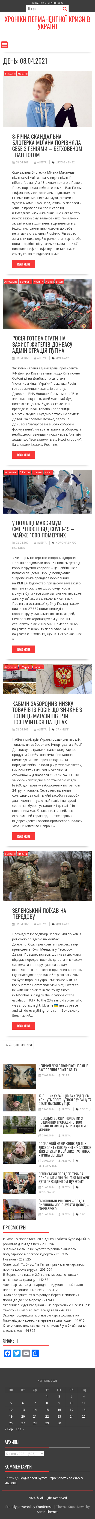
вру (82, 1214)
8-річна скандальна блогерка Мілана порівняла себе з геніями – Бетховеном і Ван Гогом (47, 145)
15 (47, 1409)
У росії (49, 281)
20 (23, 1416)
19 (11, 1416)
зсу (82, 1109)
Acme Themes (47, 1512)
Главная (9, 1259)
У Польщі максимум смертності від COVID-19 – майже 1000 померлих (43, 528)
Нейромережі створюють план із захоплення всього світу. (64, 1067)
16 (59, 1409)
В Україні (10, 73)
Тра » (20, 1429)
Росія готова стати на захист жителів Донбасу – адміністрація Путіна (44, 344)
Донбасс (63, 358)
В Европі (25, 472)
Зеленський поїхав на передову (39, 913)
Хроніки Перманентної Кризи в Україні (47, 22)
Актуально (11, 281)
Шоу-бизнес (65, 162)
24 (71, 1416)
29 (47, 1423)
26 (11, 1423)
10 (71, 1403)
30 (59, 1423)
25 (84, 1416)
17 (71, 1409)
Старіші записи (20, 1044)
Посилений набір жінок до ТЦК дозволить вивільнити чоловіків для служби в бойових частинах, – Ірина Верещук (65, 1149)
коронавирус (66, 543)
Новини (23, 73)
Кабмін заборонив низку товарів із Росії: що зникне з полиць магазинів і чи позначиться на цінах (47, 712)
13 (23, 1409)
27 (23, 1423)
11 (84, 1403)
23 (59, 1416)
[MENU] (4, 44)
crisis (65, 1075)
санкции (62, 729)
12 (11, 1409)
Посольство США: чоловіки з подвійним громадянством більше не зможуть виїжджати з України (63, 1124)
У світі (60, 281)
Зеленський (47, 1192)
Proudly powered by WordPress (28, 1506)
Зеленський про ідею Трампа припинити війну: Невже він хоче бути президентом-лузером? (64, 1177)
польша (18, 548)
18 (84, 1409)
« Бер (9, 1429)
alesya (42, 162)
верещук (44, 1165)
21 (35, 1416)
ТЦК (88, 1109)
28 (35, 1423)
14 (35, 1409)
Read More (23, 264)
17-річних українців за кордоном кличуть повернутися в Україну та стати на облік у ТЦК (65, 1099)
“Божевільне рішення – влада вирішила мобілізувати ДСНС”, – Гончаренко (64, 1204)
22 (47, 1416)
